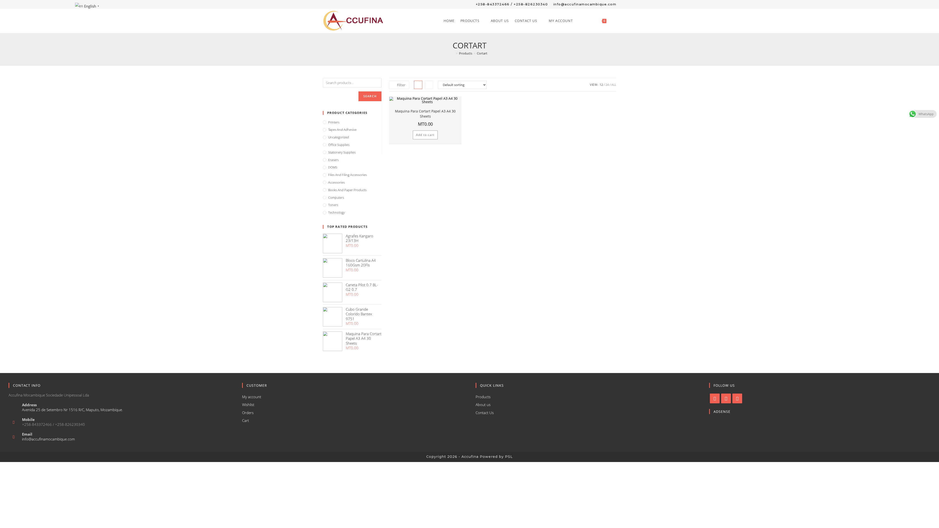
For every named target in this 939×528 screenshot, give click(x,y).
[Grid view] (418, 85)
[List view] (429, 85)
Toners (333, 205)
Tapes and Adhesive (342, 129)
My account (251, 396)
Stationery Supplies (342, 152)
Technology (336, 212)
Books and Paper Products (347, 190)
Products (483, 396)
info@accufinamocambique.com (48, 439)
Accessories (336, 182)
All (613, 85)
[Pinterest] (737, 398)
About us (483, 404)
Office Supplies (338, 145)
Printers (333, 122)
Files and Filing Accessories (347, 175)
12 (601, 85)
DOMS (332, 167)
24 (607, 85)
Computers (336, 197)
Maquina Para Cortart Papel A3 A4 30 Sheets (425, 114)
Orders (248, 412)
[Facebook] (715, 398)
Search (370, 96)
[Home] (453, 53)
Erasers (333, 160)
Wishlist (248, 404)
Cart (245, 420)
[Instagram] (726, 398)
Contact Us (485, 412)
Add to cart (425, 135)
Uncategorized (338, 137)
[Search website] (614, 21)
